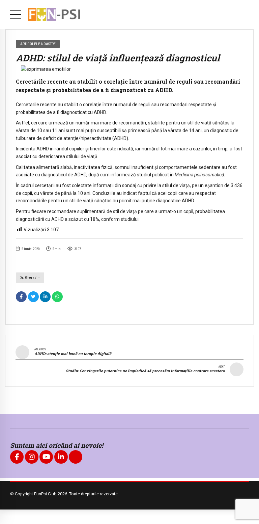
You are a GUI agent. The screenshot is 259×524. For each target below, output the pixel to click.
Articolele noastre (38, 43)
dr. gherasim (30, 277)
